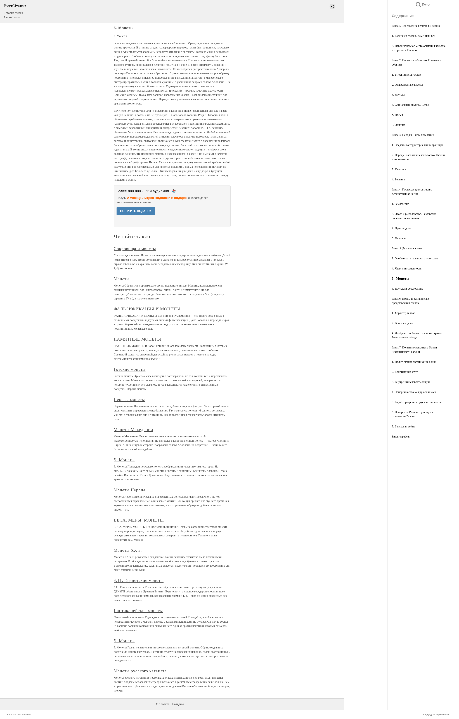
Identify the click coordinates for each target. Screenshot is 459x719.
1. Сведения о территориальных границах (417, 145)
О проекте (162, 704)
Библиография (401, 436)
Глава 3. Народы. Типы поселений (413, 135)
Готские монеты (129, 369)
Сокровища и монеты (135, 248)
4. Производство (402, 228)
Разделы (178, 704)
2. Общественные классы (407, 84)
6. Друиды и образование (407, 288)
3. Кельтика (399, 169)
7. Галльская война (403, 426)
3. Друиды (398, 94)
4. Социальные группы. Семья (410, 104)
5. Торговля (399, 238)
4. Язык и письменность (407, 268)
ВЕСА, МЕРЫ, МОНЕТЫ (139, 520)
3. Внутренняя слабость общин (411, 382)
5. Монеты (124, 459)
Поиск (422, 4)
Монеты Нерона (129, 490)
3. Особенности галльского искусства (415, 258)
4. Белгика (398, 179)
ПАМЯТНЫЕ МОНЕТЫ (137, 339)
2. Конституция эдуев (405, 372)
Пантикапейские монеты (138, 610)
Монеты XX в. (128, 550)
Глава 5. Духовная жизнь (407, 248)
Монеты (121, 278)
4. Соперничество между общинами (414, 392)
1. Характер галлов (403, 313)
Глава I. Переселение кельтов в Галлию (416, 25)
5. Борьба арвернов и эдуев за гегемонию (417, 402)
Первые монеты (129, 399)
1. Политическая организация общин (414, 362)
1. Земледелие (400, 204)
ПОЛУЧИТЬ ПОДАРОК (135, 211)
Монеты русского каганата (140, 671)
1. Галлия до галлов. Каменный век (413, 36)
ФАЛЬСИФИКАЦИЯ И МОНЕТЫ (147, 309)
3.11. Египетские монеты (139, 580)
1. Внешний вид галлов (406, 74)
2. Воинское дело (402, 323)
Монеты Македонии (133, 429)
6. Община (398, 125)
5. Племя (397, 115)
